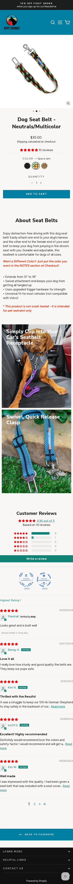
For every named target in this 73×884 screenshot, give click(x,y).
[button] (29, 150)
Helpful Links (14, 859)
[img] (9, 610)
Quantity (36, 176)
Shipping (22, 141)
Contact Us (13, 868)
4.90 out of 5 (46, 521)
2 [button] (34, 804)
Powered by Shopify (36, 881)
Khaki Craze (44, 165)
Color (36, 158)
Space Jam (35, 165)
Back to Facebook (39, 834)
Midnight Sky (27, 165)
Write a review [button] (36, 558)
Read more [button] (58, 706)
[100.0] (26, 580)
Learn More (13, 851)
